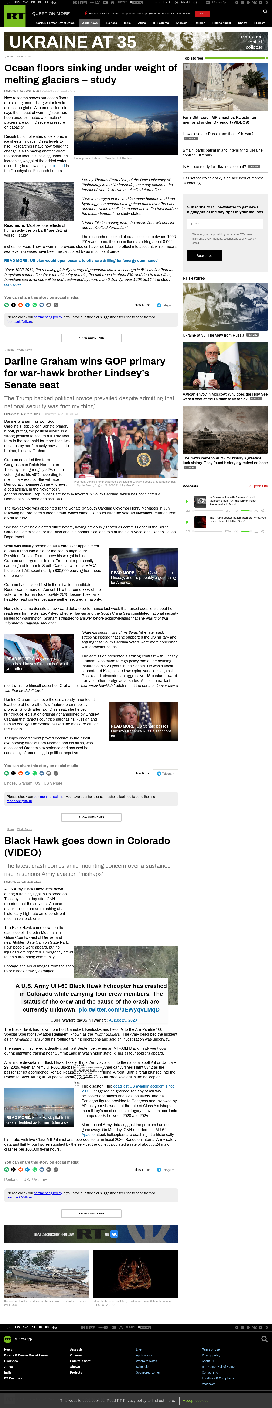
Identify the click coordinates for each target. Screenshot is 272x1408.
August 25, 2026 (123, 1020)
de (33, 1327)
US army (39, 1179)
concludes (12, 284)
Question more (51, 13)
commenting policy (48, 317)
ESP (17, 2)
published (56, 166)
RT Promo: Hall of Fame (218, 1366)
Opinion (200, 23)
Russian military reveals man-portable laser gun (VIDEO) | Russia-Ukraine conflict (140, 13)
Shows (242, 23)
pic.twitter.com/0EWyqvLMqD (119, 1009)
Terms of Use (211, 1349)
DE (33, 2)
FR (39, 2)
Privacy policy (211, 1355)
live (202, 14)
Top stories (193, 58)
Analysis (181, 23)
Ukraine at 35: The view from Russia (214, 335)
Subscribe (204, 256)
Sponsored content (149, 1372)
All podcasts (258, 486)
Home (10, 56)
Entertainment (221, 23)
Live (139, 1349)
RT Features (161, 23)
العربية (7, 2)
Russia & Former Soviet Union (55, 23)
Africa (142, 23)
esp (17, 1327)
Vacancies (208, 1384)
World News (90, 23)
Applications (144, 1355)
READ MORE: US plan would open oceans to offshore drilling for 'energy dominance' (81, 260)
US (38, 783)
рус (25, 1327)
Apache (88, 1134)
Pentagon (12, 1179)
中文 (54, 2)
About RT (208, 1361)
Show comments (91, 337)
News (8, 1349)
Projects (259, 23)
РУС (25, 2)
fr (40, 1327)
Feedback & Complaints (218, 1378)
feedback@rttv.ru (19, 321)
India (127, 23)
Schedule (142, 1366)
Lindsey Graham (18, 783)
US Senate (53, 783)
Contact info (210, 1372)
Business (111, 23)
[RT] (80, 2)
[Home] (15, 16)
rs (47, 1327)
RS (46, 2)
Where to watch (146, 1361)
